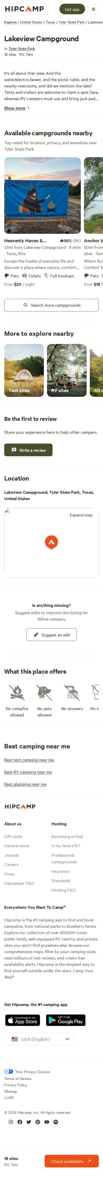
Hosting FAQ (63, 890)
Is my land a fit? (66, 845)
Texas (50, 22)
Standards (61, 880)
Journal (11, 855)
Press (9, 874)
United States (31, 22)
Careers (11, 864)
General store (16, 845)
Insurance (60, 871)
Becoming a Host (67, 836)
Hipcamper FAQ (19, 883)
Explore (10, 22)
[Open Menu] (93, 9)
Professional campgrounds (64, 858)
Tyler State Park (72, 22)
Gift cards (13, 836)
